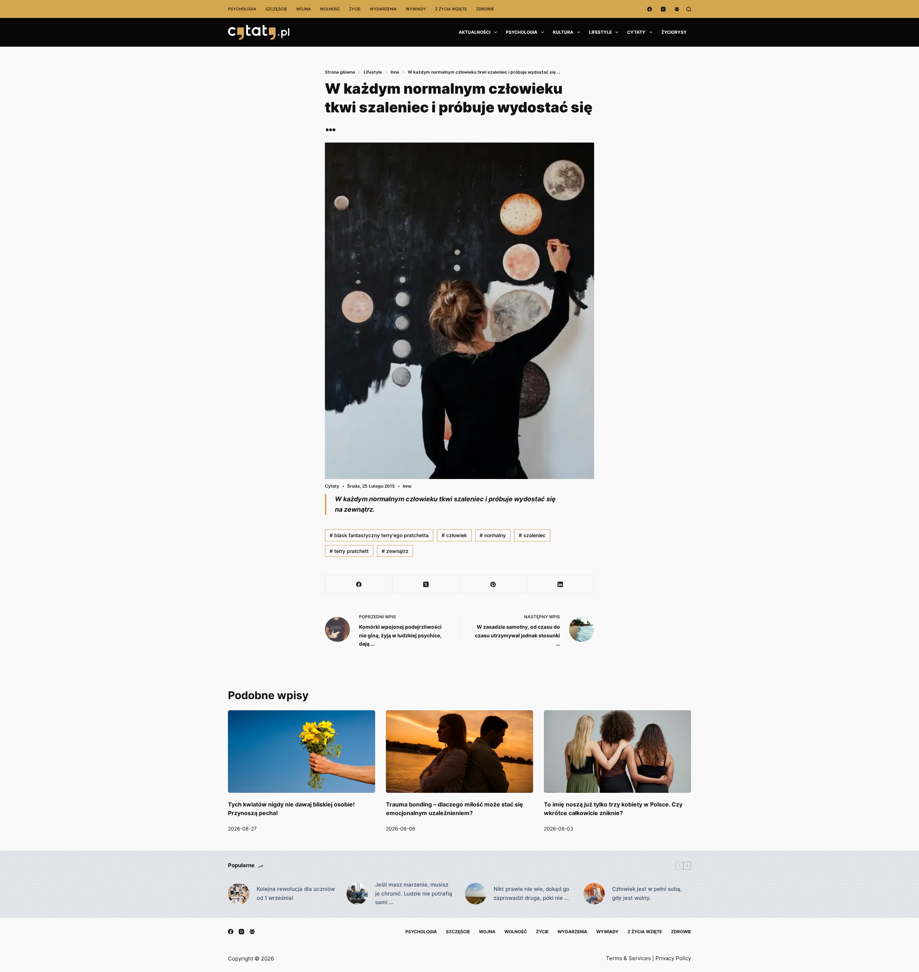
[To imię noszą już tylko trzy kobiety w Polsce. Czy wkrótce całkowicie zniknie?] (617, 751)
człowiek (454, 535)
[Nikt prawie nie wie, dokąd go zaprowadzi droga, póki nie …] (475, 893)
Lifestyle (600, 32)
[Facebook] (649, 9)
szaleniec (532, 535)
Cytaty (636, 32)
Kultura (563, 32)
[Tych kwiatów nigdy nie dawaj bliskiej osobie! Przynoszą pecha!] (301, 751)
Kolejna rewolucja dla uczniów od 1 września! (296, 893)
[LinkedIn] (560, 584)
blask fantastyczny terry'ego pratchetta (379, 535)
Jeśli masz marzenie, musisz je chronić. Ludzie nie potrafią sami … (413, 893)
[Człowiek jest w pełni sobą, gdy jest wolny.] (594, 893)
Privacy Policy (673, 958)
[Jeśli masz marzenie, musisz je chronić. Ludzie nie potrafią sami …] (357, 893)
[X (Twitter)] (426, 584)
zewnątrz (395, 551)
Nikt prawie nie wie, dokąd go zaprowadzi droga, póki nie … (531, 893)
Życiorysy (674, 32)
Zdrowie (485, 8)
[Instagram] (663, 9)
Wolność (330, 8)
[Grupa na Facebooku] (677, 9)
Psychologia (242, 8)
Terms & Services (628, 958)
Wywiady (416, 8)
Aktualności (474, 32)
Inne (407, 486)
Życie (355, 8)
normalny (493, 535)
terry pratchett (349, 551)
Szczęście (276, 8)
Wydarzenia (383, 8)
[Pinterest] (493, 584)
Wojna (303, 8)
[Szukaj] (688, 9)
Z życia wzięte (451, 8)
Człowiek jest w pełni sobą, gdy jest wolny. (647, 893)
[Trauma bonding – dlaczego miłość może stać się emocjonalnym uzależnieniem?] (459, 751)
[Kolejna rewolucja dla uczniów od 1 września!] (238, 893)
